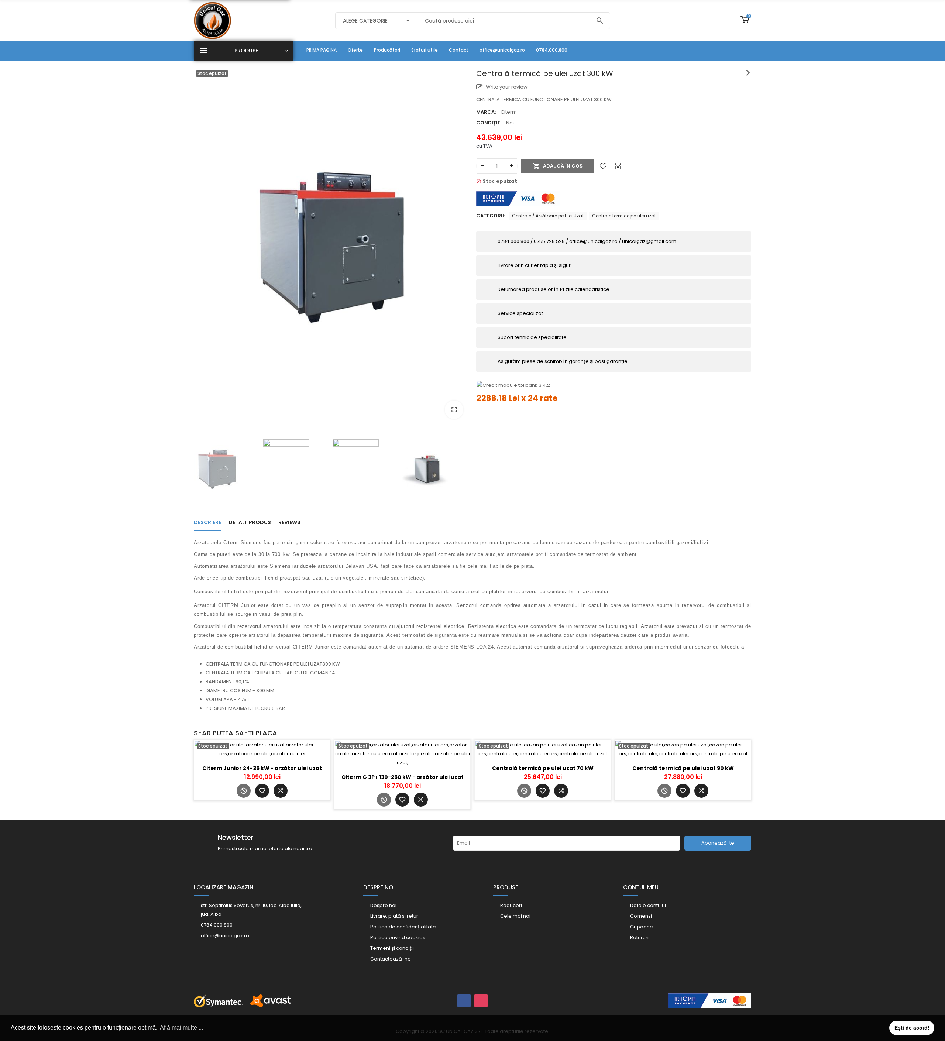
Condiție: (488, 122)
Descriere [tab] (207, 522)
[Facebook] (464, 1000)
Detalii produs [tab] (249, 522)
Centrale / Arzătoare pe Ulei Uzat (548, 216)
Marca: (486, 112)
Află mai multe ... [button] (181, 1027)
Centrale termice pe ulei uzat (624, 216)
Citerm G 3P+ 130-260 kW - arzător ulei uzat (402, 777)
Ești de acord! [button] (911, 1028)
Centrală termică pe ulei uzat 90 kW (683, 768)
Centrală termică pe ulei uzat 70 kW (543, 768)
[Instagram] (481, 1000)
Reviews (289, 522)
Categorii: (490, 215)
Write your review (506, 86)
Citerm (509, 112)
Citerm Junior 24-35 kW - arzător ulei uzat (262, 768)
